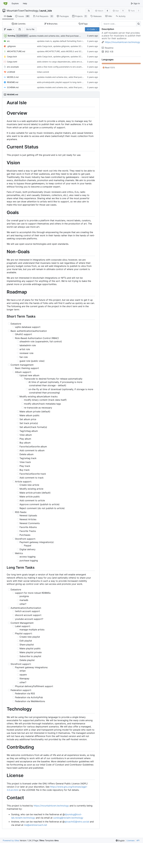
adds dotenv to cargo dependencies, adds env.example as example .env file (72, 61)
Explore (15, 3)
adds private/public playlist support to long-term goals (62, 82)
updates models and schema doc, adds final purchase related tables (60, 36)
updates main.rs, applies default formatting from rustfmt (62, 41)
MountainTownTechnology (22, 10)
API (138, 840)
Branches (52, 24)
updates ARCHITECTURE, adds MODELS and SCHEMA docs (64, 51)
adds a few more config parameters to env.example (60, 67)
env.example (13, 67)
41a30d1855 (22, 36)
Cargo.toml (12, 61)
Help (25, 3)
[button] (19, 29)
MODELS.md (13, 77)
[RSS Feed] (89, 11)
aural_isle (46, 10)
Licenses (130, 840)
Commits (19, 24)
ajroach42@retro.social (77, 821)
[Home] (5, 3)
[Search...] (138, 23)
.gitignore (11, 46)
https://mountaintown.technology (51, 805)
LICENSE (11, 72)
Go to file (30, 29)
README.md (12, 82)
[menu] (120, 840)
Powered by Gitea (11, 840)
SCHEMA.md (13, 87)
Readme (109, 47)
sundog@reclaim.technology (68, 817)
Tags (84, 24)
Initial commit (43, 72)
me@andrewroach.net (35, 825)
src (8, 41)
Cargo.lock (12, 56)
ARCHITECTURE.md (16, 51)
